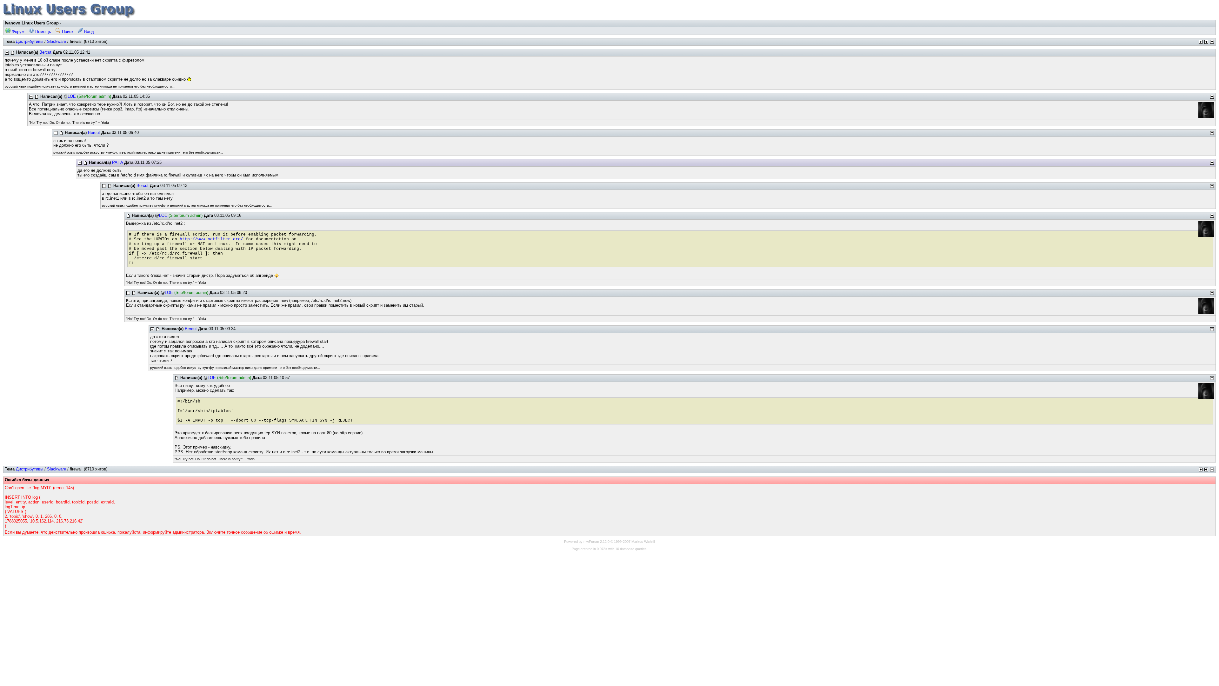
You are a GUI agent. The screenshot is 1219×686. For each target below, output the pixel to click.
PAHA (117, 162)
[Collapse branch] (7, 52)
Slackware (56, 41)
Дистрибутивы (29, 41)
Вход (88, 31)
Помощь (42, 31)
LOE (72, 96)
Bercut (45, 52)
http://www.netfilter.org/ (211, 239)
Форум (17, 31)
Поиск (67, 31)
